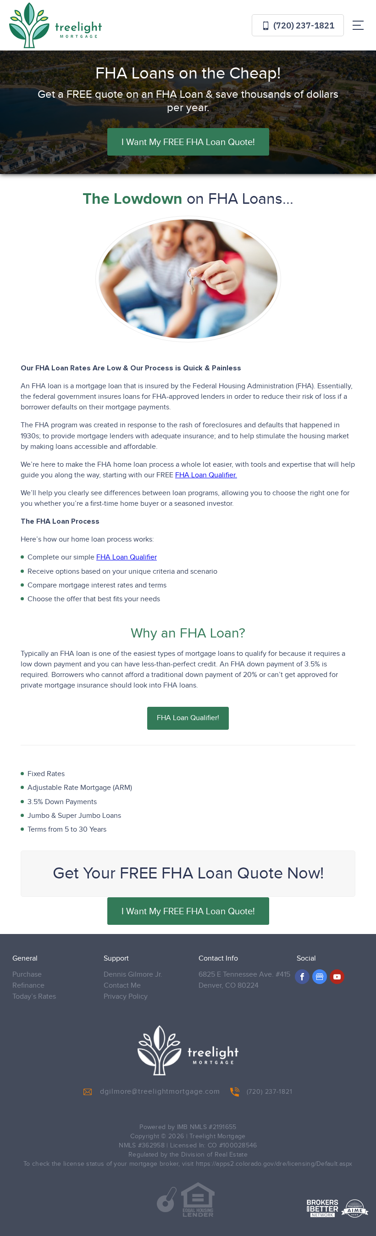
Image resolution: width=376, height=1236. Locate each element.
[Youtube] (337, 976)
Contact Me (122, 985)
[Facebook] (302, 976)
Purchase (27, 974)
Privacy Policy (126, 996)
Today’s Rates (34, 996)
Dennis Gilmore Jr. (133, 974)
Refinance (28, 985)
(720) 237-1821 (302, 25)
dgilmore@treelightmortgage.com (160, 1091)
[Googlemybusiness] (319, 976)
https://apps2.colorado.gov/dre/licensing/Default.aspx (274, 1164)
